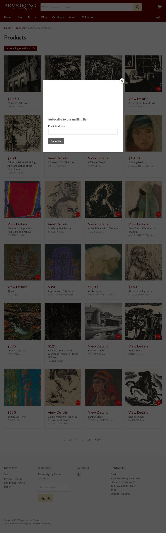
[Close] (121, 80)
